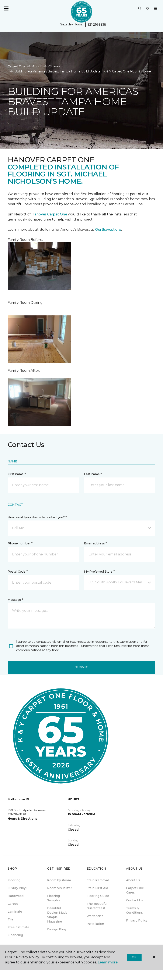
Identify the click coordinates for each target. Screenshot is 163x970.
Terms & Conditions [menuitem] (134, 910)
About (37, 66)
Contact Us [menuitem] (134, 900)
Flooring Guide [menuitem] (98, 896)
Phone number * (20, 543)
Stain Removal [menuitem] (98, 880)
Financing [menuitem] (15, 935)
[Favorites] (147, 8)
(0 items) (155, 8)
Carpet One (16, 66)
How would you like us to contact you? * (37, 517)
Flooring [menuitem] (14, 880)
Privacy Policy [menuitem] (137, 920)
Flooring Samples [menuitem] (53, 898)
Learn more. (108, 962)
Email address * (95, 543)
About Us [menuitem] (133, 880)
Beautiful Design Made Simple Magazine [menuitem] (57, 914)
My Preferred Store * (99, 571)
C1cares (54, 66)
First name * (17, 474)
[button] (140, 8)
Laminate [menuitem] (15, 911)
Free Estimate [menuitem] (18, 927)
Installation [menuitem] (95, 924)
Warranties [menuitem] (95, 916)
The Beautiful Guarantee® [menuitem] (97, 906)
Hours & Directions (22, 818)
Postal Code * (17, 571)
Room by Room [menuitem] (59, 880)
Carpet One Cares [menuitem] (135, 890)
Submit (81, 667)
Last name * (93, 474)
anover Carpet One (50, 214)
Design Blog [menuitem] (56, 929)
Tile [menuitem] (10, 919)
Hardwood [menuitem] (16, 896)
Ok (134, 957)
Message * (15, 599)
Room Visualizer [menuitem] (59, 888)
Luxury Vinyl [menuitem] (17, 888)
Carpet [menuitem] (13, 904)
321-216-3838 (97, 24)
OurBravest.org (108, 230)
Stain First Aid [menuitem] (97, 888)
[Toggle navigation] (6, 8)
